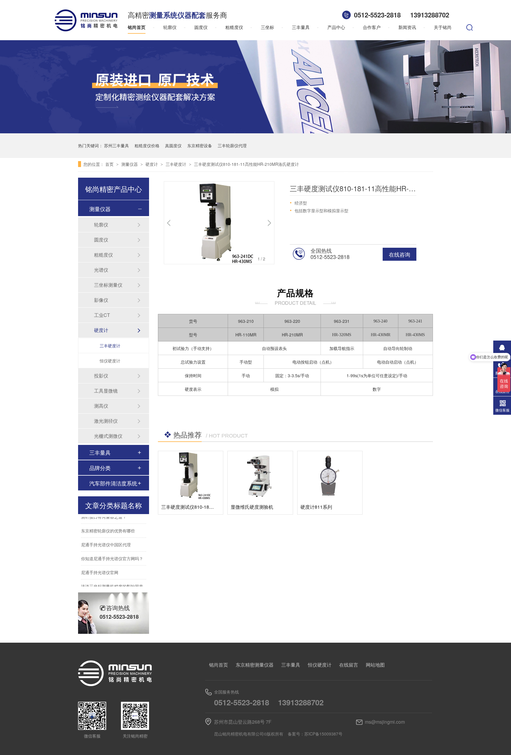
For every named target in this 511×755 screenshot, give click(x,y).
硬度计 (152, 164)
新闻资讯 (407, 27)
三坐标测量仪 (108, 284)
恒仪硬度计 (110, 361)
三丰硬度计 (176, 164)
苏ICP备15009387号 (323, 734)
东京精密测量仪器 (255, 664)
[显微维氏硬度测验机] (260, 475)
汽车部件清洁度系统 (113, 483)
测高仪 (101, 405)
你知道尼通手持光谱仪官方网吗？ (112, 553)
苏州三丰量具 (116, 145)
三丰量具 (301, 27)
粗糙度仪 (234, 27)
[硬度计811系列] (329, 475)
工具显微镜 (106, 390)
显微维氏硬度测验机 (252, 506)
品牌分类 (100, 468)
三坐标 (267, 27)
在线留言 (348, 664)
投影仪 (101, 375)
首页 (110, 164)
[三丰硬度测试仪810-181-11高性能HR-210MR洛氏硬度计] (190, 475)
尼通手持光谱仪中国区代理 (106, 539)
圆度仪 (201, 27)
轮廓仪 (170, 27)
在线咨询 (399, 254)
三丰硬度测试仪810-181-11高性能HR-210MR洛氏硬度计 (246, 164)
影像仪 (101, 300)
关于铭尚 (443, 27)
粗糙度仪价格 (147, 145)
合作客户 (372, 27)
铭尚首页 (136, 27)
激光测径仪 (106, 420)
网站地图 (375, 664)
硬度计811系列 (316, 506)
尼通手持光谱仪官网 (99, 567)
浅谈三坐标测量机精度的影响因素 (112, 581)
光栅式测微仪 (108, 435)
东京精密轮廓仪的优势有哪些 (108, 525)
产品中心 (336, 27)
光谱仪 (101, 269)
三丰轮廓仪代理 (232, 145)
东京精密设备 (199, 145)
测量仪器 (130, 164)
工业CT (102, 315)
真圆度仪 (173, 145)
